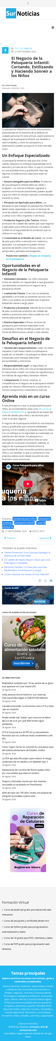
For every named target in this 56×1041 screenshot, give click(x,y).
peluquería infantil (24, 522)
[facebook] (28, 3)
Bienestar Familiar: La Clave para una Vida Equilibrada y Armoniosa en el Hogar (25, 569)
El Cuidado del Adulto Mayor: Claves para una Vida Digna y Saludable (27, 561)
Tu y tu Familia (23, 48)
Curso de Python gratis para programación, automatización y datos (25, 929)
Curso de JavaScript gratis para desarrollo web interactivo (26, 912)
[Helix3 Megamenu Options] (53, 27)
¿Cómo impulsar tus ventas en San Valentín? (26, 574)
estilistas (7, 522)
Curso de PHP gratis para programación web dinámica (26, 946)
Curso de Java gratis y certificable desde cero (26, 920)
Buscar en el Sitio (28, 1023)
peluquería (44, 518)
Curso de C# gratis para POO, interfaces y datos (28, 937)
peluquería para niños (24, 518)
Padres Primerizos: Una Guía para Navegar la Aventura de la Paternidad (27, 554)
